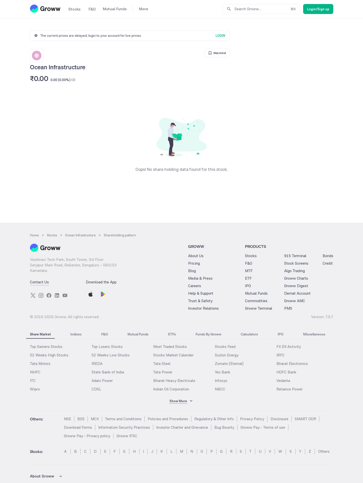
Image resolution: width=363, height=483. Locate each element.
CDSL (96, 389)
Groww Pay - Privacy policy (87, 435)
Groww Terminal (258, 308)
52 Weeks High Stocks (49, 355)
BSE (81, 418)
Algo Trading (294, 270)
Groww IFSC (127, 435)
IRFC (280, 355)
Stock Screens (296, 263)
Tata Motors (40, 363)
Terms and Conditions (123, 418)
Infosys (221, 380)
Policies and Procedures (168, 418)
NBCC (220, 389)
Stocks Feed (225, 346)
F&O (248, 263)
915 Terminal (295, 255)
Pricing (194, 263)
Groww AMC (294, 300)
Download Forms (78, 427)
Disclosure (279, 418)
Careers (194, 285)
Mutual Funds (256, 293)
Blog (192, 270)
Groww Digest (296, 285)
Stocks (251, 255)
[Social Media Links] (33, 295)
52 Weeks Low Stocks (110, 355)
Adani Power (102, 380)
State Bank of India (108, 372)
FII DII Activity (288, 346)
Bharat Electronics (292, 363)
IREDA (97, 363)
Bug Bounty (224, 427)
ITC (33, 380)
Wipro (35, 389)
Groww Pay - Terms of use (263, 427)
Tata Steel (161, 363)
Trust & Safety (200, 300)
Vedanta (283, 380)
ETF (248, 278)
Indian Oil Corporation (171, 389)
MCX (95, 418)
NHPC (35, 372)
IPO (248, 285)
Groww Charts (296, 278)
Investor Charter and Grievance (182, 427)
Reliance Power (289, 389)
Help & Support (200, 293)
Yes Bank (222, 372)
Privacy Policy (252, 418)
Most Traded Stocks (170, 346)
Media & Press (200, 278)
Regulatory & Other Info (214, 418)
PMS (288, 308)
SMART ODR (305, 418)
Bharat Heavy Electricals (174, 380)
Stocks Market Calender (173, 355)
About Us (196, 255)
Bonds (328, 255)
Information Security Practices (124, 427)
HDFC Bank (286, 372)
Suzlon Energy (227, 355)
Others (324, 451)
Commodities (256, 300)
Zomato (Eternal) (229, 363)
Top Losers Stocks (107, 346)
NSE (67, 418)
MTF (249, 270)
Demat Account (297, 293)
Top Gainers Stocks (46, 346)
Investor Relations (203, 308)
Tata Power (162, 372)
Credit (328, 263)
